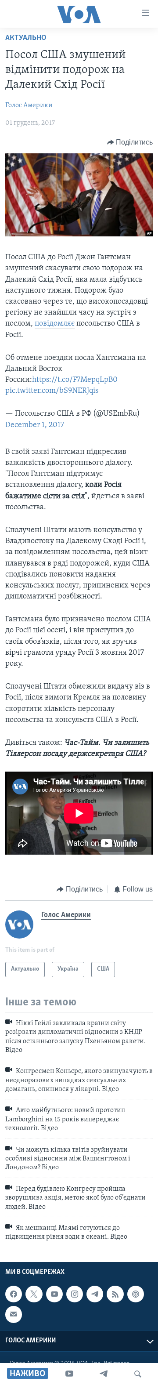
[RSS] (115, 1294)
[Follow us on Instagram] (74, 1294)
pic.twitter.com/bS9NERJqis (51, 391)
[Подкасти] (135, 1294)
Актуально (26, 38)
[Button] (130, 142)
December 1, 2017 (34, 425)
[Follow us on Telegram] (94, 1294)
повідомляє (55, 324)
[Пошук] (138, 1374)
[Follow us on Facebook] (13, 1294)
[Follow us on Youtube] (54, 1294)
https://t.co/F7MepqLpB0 (75, 380)
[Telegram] (103, 1374)
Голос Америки (29, 105)
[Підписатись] (13, 1314)
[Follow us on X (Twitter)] (33, 1294)
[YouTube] (69, 1374)
